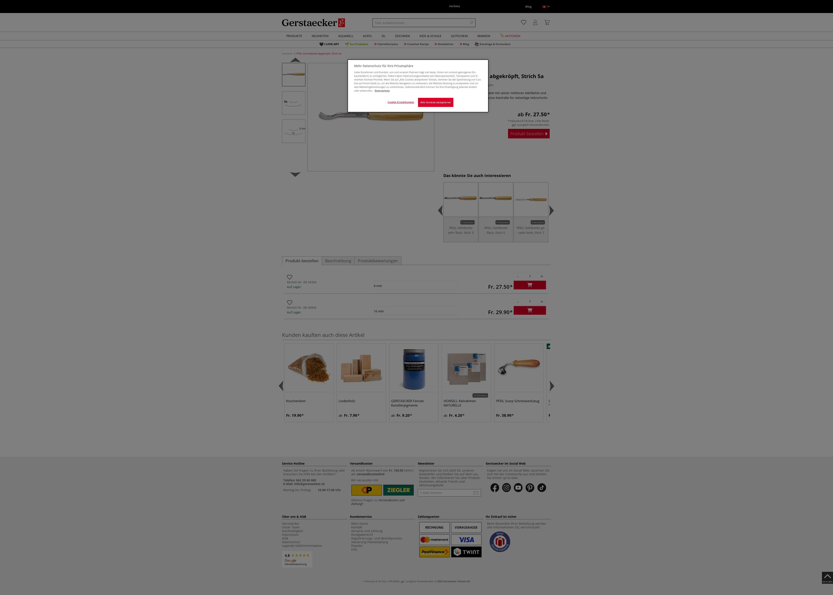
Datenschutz (382, 90)
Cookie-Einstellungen (401, 102)
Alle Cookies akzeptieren (435, 102)
